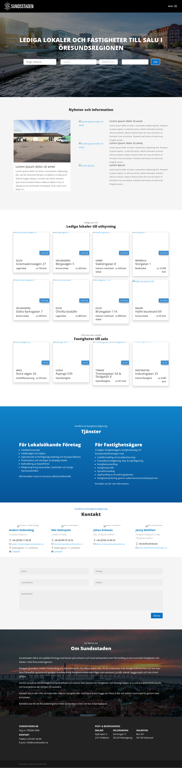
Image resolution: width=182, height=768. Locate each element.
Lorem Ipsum (117, 165)
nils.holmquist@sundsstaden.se (68, 544)
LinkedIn (16, 551)
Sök (155, 61)
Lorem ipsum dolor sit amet (35, 166)
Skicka (156, 615)
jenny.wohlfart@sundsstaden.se (152, 547)
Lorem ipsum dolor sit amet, (126, 143)
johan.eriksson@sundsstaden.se (110, 544)
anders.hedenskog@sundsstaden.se (28, 544)
